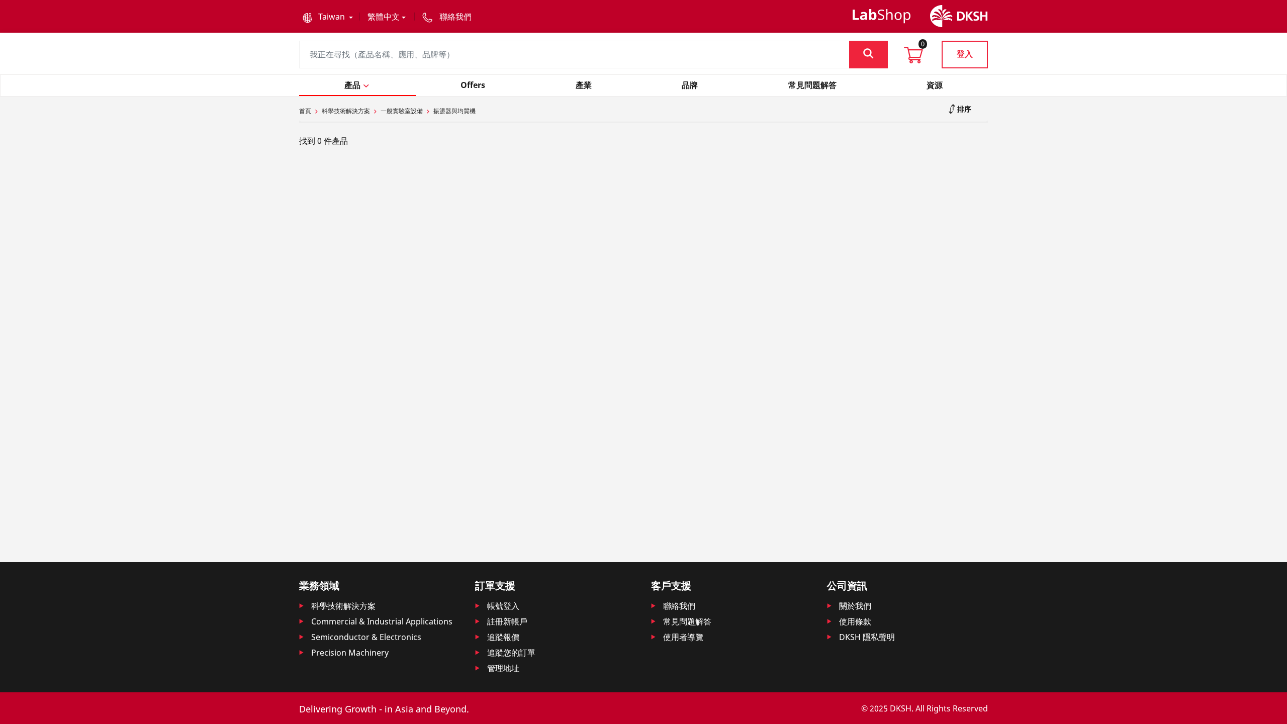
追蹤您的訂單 (511, 652)
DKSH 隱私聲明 (867, 637)
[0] (913, 58)
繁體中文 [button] (383, 16)
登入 (965, 53)
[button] (328, 17)
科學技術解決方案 (346, 111)
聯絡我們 (679, 605)
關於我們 (855, 605)
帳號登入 (503, 605)
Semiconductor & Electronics (366, 637)
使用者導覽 (683, 637)
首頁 (305, 111)
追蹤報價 (503, 637)
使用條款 (855, 621)
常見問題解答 (687, 621)
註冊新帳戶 (507, 621)
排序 (963, 109)
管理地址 (503, 668)
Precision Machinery (350, 652)
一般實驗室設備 (402, 111)
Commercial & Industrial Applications (381, 621)
